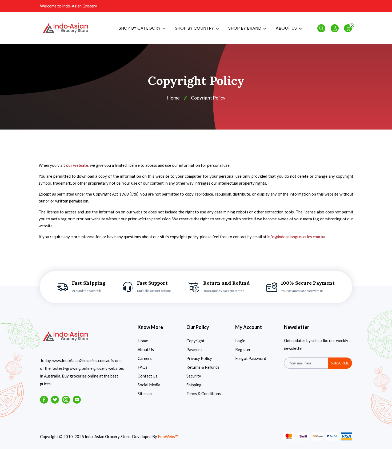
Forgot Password (250, 358)
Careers (145, 358)
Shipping (194, 384)
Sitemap (145, 393)
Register (243, 349)
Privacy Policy (199, 358)
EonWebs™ (168, 436)
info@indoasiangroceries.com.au (296, 236)
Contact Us (147, 375)
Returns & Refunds (202, 367)
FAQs (142, 367)
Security (193, 375)
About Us (146, 349)
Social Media (149, 384)
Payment (194, 349)
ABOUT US (287, 28)
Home (173, 98)
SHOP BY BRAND (245, 28)
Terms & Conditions (203, 393)
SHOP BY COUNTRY (195, 28)
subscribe (340, 363)
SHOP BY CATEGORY (140, 28)
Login (240, 340)
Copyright (195, 340)
